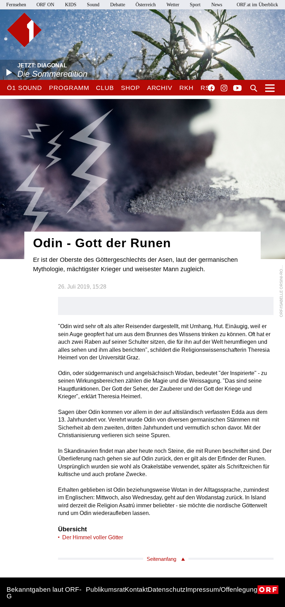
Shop (130, 87)
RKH (186, 87)
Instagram (224, 88)
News (216, 4)
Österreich (146, 4)
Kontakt (136, 589)
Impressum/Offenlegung (222, 589)
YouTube (237, 88)
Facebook (211, 87)
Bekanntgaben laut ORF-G (44, 593)
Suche (253, 88)
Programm (69, 87)
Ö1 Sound (24, 87)
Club (105, 87)
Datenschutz (167, 589)
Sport (195, 4)
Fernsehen (16, 4)
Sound (93, 4)
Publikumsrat (105, 589)
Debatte (117, 4)
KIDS (70, 4)
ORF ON (45, 4)
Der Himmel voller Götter (92, 537)
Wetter (172, 4)
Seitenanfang (161, 559)
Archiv (159, 87)
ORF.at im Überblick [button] (257, 4)
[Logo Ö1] (24, 30)
